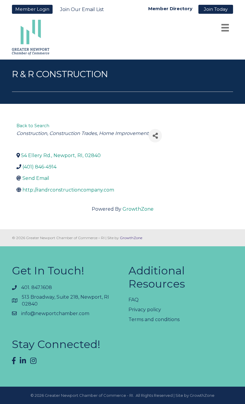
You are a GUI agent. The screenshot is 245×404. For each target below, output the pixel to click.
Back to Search (32, 125)
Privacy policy (144, 309)
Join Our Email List (82, 9)
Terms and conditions (154, 319)
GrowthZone (138, 209)
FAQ (133, 300)
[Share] (155, 135)
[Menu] (225, 28)
